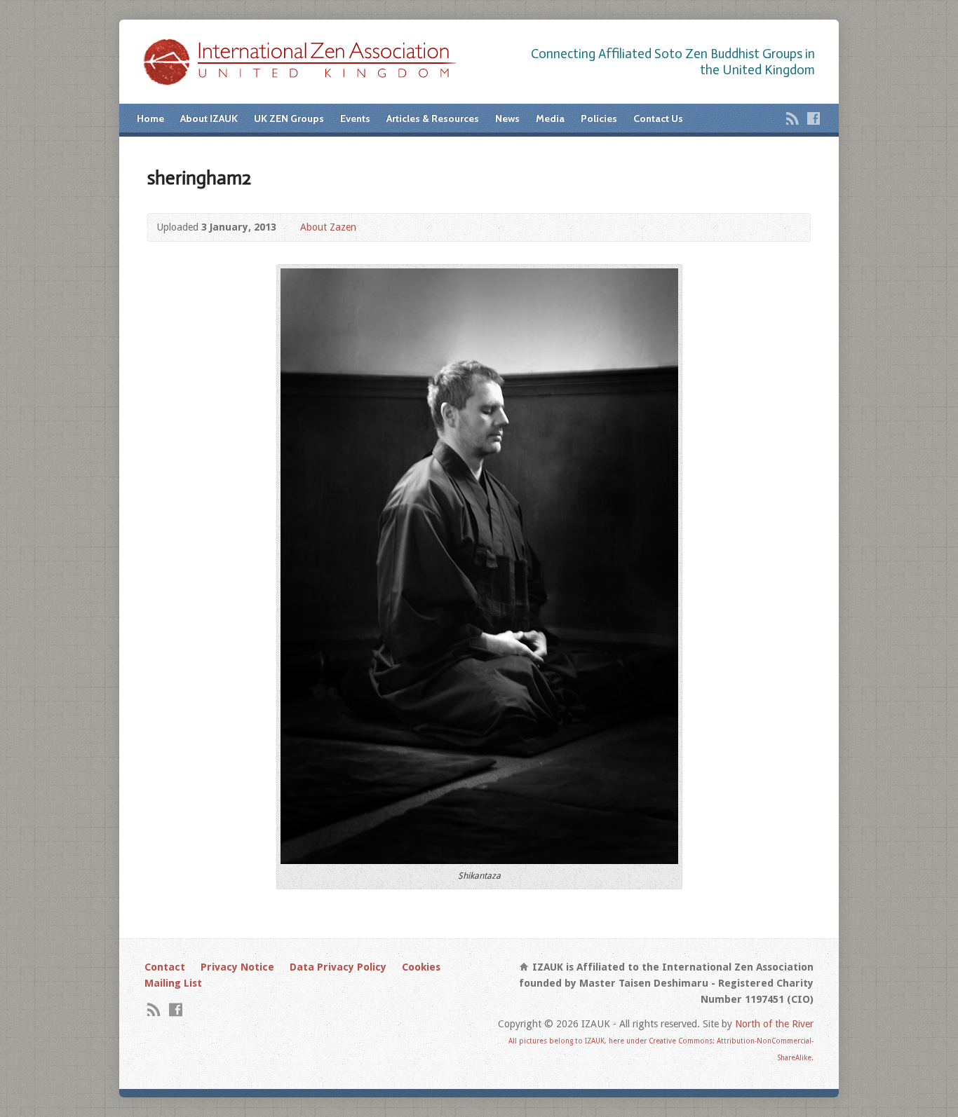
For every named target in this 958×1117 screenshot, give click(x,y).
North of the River (774, 1023)
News (507, 118)
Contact (164, 967)
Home (150, 118)
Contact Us (658, 118)
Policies (599, 118)
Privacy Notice (237, 967)
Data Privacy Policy (338, 967)
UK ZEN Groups (289, 118)
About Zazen (328, 227)
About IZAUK (209, 118)
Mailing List (173, 983)
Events (355, 118)
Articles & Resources (432, 118)
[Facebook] (813, 118)
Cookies (421, 967)
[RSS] (792, 118)
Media (550, 118)
